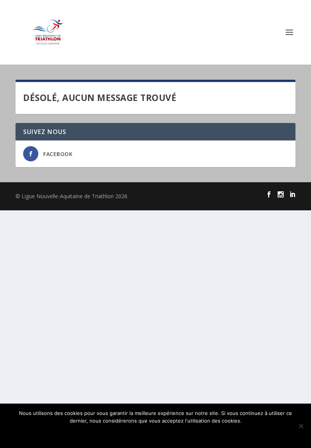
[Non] (300, 426)
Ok (155, 434)
